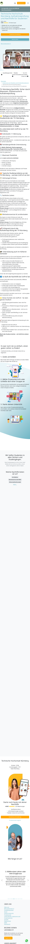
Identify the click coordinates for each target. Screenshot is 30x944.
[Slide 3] (14, 899)
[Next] (28, 880)
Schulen (6, 919)
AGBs (5, 922)
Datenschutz (7, 921)
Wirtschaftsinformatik (15, 482)
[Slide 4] (16, 899)
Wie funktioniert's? (6, 43)
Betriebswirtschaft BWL (15, 479)
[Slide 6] (21, 899)
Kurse (5, 912)
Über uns (6, 907)
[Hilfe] (15, 3)
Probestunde (7, 915)
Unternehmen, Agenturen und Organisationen (12, 917)
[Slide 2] (11, 899)
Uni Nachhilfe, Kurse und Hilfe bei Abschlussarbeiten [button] (10, 9)
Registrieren (8, 938)
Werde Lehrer (15, 39)
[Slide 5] (19, 899)
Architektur (15, 477)
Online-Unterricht (9, 913)
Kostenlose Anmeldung (15, 34)
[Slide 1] (9, 899)
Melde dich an (21, 3)
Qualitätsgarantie (8, 910)
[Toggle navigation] (28, 3)
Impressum (7, 924)
